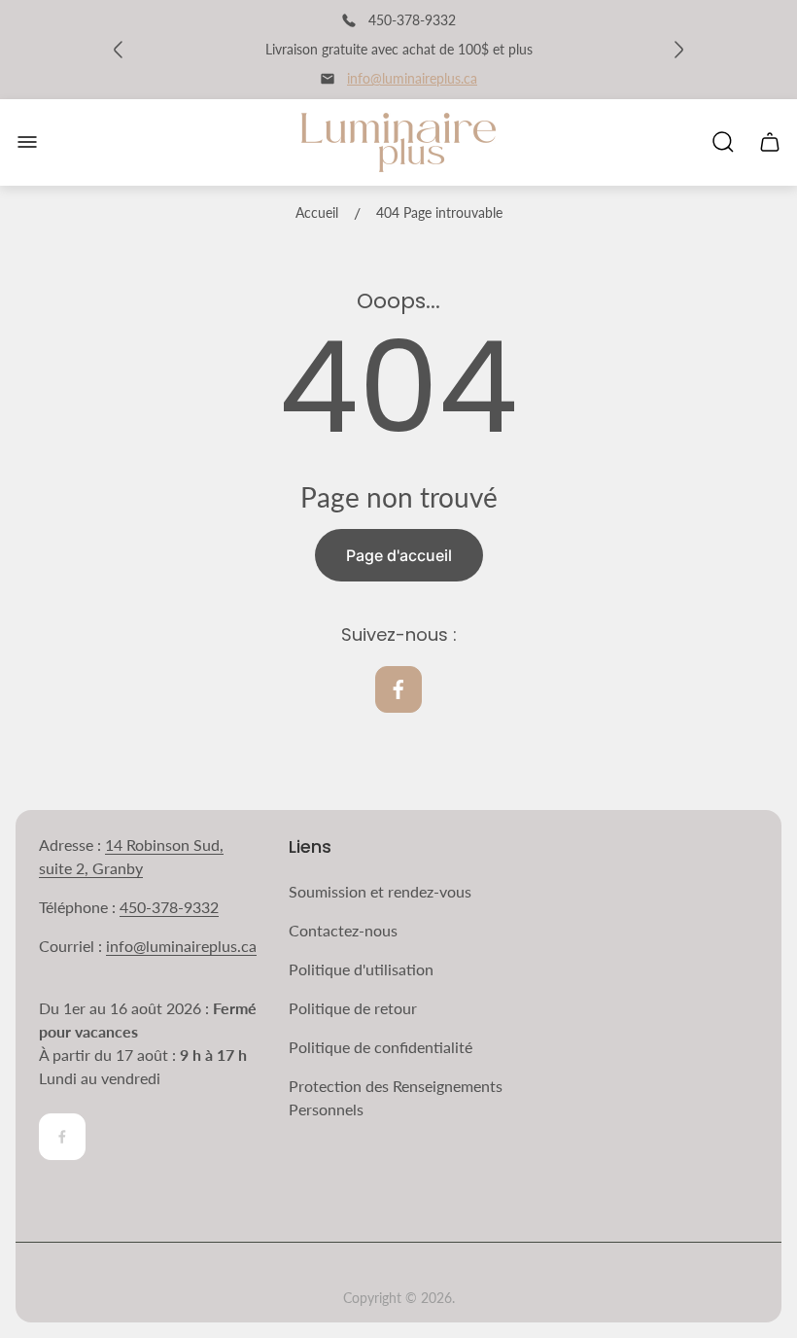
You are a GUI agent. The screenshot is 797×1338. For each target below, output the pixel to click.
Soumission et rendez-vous (380, 891)
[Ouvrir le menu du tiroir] (27, 142)
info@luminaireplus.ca (412, 78)
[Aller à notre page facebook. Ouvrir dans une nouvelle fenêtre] (398, 689)
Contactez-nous (343, 930)
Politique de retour (353, 1008)
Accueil (316, 212)
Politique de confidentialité (380, 1047)
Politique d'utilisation (361, 969)
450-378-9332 (169, 907)
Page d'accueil (399, 555)
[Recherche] (723, 142)
